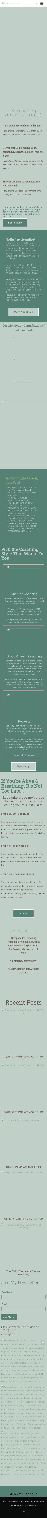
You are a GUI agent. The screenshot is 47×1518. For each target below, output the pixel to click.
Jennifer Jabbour (23, 1493)
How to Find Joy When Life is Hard (23, 1166)
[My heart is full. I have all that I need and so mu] (23, 1407)
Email (4, 1304)
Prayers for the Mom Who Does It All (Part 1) (23, 1113)
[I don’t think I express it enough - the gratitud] (23, 1454)
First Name (7, 1292)
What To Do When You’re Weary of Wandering (23, 1273)
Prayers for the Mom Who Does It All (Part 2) (23, 1058)
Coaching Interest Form (27, 822)
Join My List (9, 1317)
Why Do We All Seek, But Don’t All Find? (23, 1219)
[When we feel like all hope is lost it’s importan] (23, 1361)
